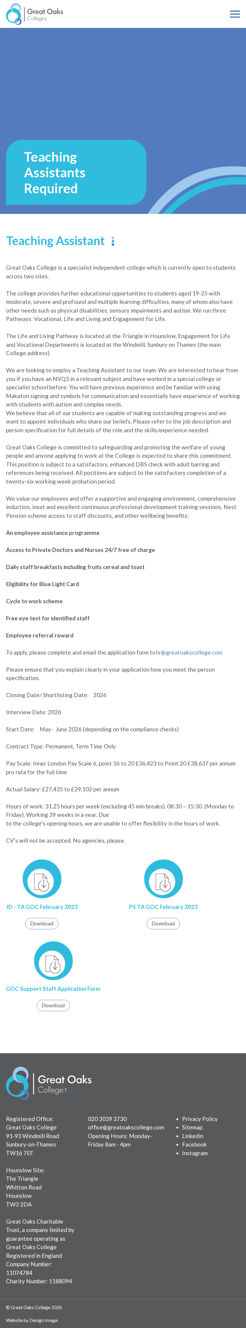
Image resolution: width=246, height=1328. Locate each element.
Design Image (43, 1320)
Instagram (195, 1153)
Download (41, 923)
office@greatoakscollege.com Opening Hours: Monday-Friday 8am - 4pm (126, 1136)
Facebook (194, 1144)
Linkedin (192, 1135)
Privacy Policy (200, 1118)
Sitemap (192, 1127)
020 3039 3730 (107, 1118)
